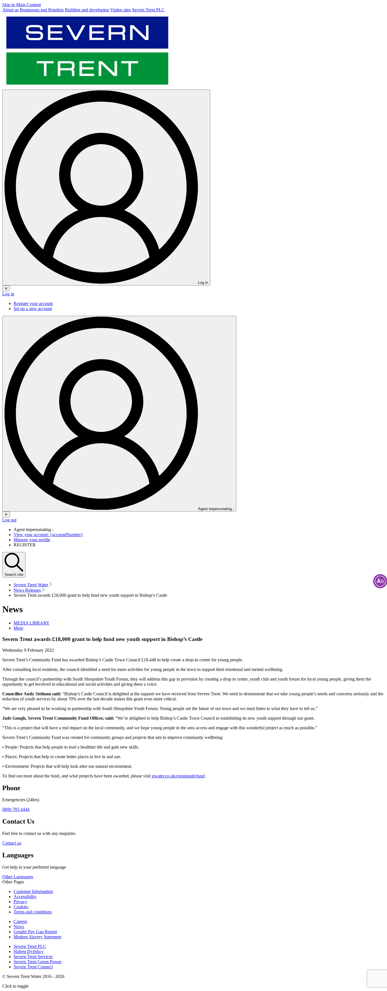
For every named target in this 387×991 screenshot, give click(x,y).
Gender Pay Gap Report (35, 931)
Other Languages (17, 876)
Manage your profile (32, 539)
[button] (18, 628)
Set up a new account (33, 308)
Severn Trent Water (31, 584)
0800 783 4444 (15, 809)
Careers (20, 921)
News (19, 926)
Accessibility (25, 896)
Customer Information (33, 891)
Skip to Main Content (21, 4)
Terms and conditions (33, 911)
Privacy (20, 901)
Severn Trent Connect (33, 966)
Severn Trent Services (33, 956)
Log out (9, 519)
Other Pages (13, 881)
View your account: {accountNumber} (48, 534)
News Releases (27, 590)
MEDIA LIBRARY (32, 623)
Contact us (11, 843)
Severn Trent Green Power (37, 961)
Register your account (33, 303)
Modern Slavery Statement (37, 936)
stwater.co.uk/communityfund (178, 775)
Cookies (21, 906)
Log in (8, 293)
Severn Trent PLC (30, 946)
